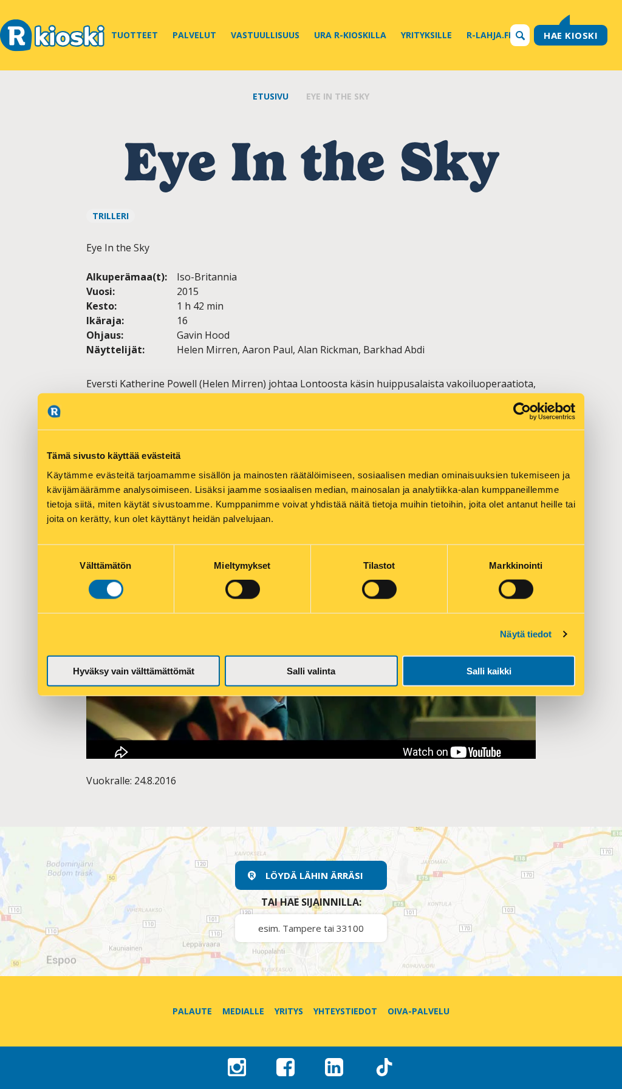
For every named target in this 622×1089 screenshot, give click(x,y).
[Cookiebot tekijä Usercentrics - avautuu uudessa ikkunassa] (522, 411)
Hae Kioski (571, 35)
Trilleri (110, 216)
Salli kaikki (488, 670)
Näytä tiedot (526, 634)
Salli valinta (311, 670)
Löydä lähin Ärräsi (314, 875)
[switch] (242, 589)
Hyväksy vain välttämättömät (133, 670)
